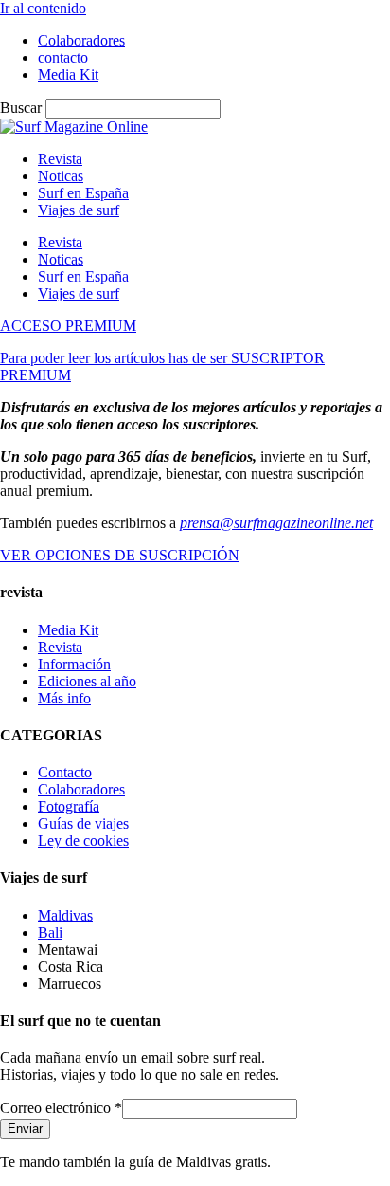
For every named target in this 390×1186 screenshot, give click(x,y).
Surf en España (83, 193)
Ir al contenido (43, 8)
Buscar (21, 108)
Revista (60, 159)
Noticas (60, 176)
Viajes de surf (78, 210)
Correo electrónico (61, 1108)
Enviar (25, 1129)
